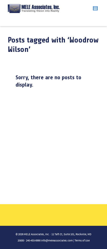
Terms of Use (82, 240)
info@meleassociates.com (57, 240)
